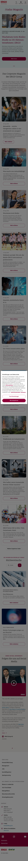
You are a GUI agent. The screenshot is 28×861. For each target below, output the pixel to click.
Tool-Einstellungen (14, 396)
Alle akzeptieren (14, 400)
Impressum (23, 392)
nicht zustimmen (9, 385)
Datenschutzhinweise (15, 392)
